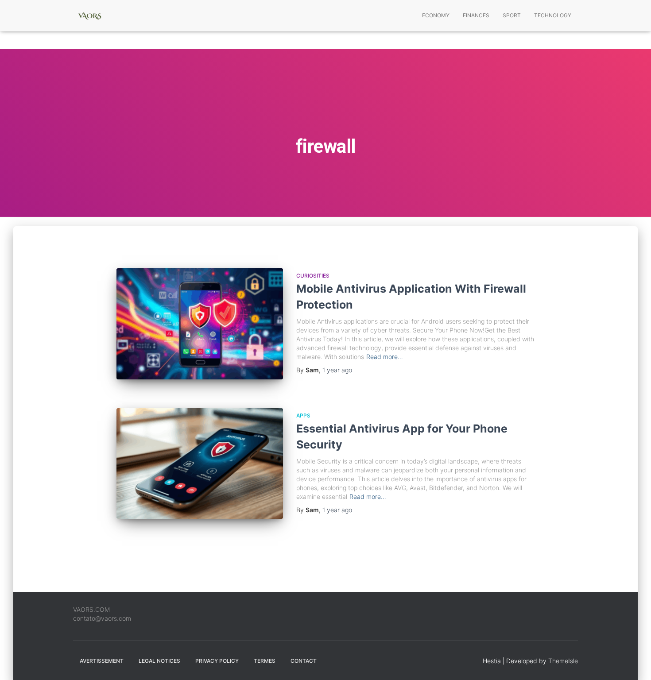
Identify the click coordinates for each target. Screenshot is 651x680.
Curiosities (312, 275)
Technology (552, 15)
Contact (304, 660)
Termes (264, 660)
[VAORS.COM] (89, 15)
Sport (512, 15)
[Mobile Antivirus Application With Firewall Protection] (199, 323)
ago (337, 370)
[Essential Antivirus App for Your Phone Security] (199, 463)
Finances (476, 15)
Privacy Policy (217, 660)
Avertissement (102, 660)
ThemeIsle (563, 661)
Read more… (384, 356)
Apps (303, 415)
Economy (436, 15)
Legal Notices (159, 660)
